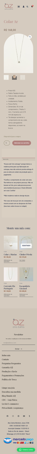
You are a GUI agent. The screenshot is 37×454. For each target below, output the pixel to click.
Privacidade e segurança (12, 408)
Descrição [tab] (5, 159)
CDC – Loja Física (9, 400)
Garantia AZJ (7, 367)
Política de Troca (9, 379)
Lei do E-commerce (10, 404)
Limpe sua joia (8, 387)
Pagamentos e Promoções (13, 375)
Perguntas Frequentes (11, 363)
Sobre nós (6, 355)
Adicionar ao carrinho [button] (8, 261)
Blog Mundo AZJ (9, 395)
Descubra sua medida (11, 391)
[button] (18, 6)
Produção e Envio (9, 371)
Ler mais (22, 260)
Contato (5, 359)
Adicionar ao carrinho (21, 143)
